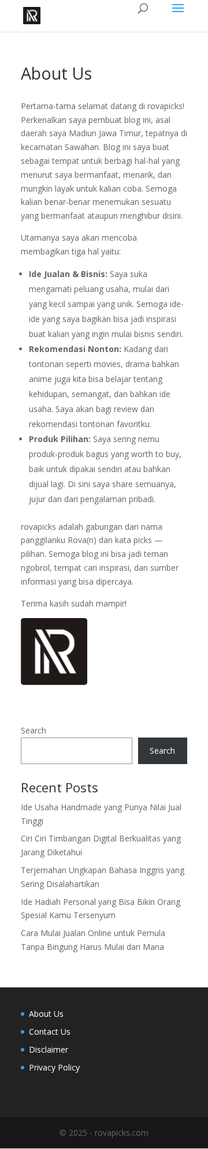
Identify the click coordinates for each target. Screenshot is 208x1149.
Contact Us (49, 1031)
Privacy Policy (54, 1067)
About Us (46, 1013)
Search (33, 730)
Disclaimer (48, 1049)
